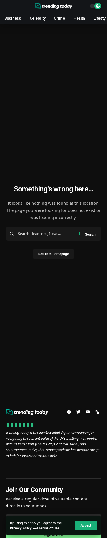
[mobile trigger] (10, 6)
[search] (81, 6)
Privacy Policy (20, 528)
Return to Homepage (53, 254)
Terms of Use (49, 528)
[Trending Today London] (54, 6)
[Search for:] (46, 234)
